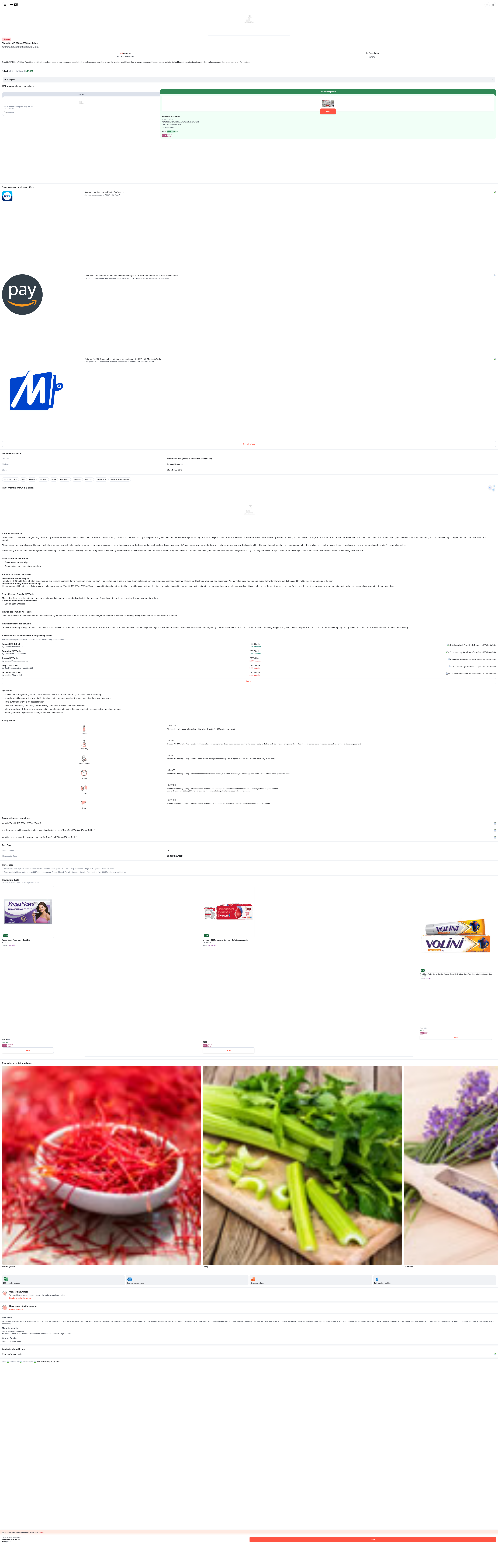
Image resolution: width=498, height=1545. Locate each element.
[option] (10, 479)
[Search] (486, 4)
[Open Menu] (4, 4)
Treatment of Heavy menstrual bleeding (23, 566)
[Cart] (493, 4)
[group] (249, 17)
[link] (13, 4)
